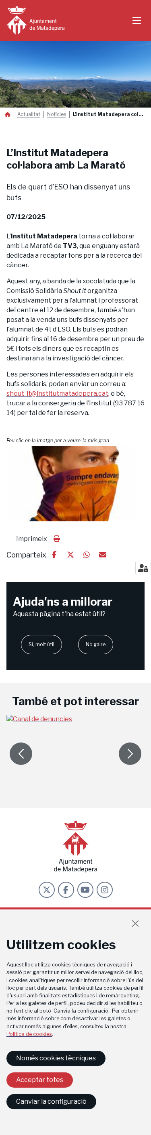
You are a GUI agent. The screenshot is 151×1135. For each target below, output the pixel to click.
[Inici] (35, 20)
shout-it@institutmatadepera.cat (57, 393)
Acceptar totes (39, 1080)
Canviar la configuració (51, 1101)
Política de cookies (29, 1034)
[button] (75, 484)
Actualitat (28, 114)
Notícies (56, 114)
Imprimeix (31, 539)
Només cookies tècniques (56, 1058)
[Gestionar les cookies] (143, 568)
